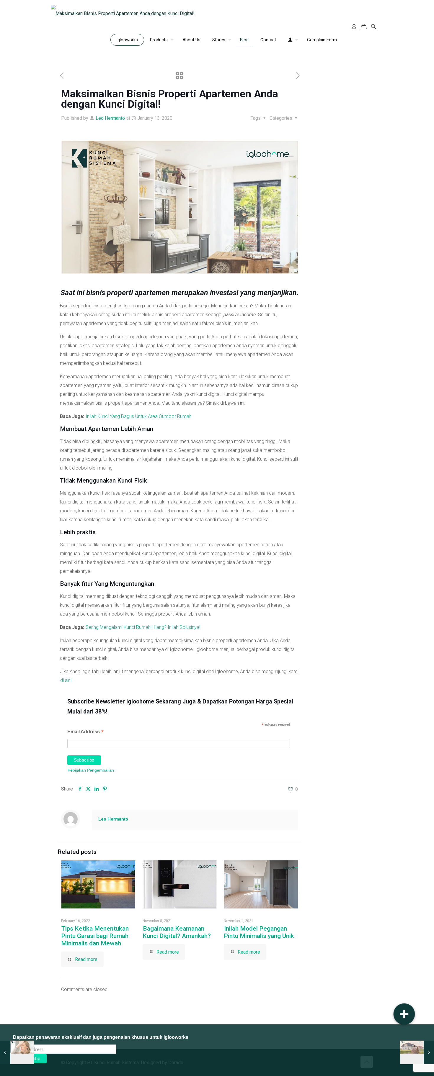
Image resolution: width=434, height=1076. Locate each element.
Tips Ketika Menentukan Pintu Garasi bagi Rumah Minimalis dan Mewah (95, 936)
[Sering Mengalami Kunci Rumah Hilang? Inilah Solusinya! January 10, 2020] (17, 1052)
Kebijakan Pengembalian (91, 770)
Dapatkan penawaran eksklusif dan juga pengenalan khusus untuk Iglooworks (100, 1037)
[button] (404, 1014)
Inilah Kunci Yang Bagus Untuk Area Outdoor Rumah (139, 416)
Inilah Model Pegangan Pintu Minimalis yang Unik (259, 932)
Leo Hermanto (110, 118)
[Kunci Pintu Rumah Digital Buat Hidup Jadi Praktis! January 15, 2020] (417, 1052)
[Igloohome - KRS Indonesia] (123, 13)
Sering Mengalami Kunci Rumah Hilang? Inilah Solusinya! (143, 627)
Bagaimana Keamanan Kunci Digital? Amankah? (177, 932)
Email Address (85, 732)
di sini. (66, 680)
